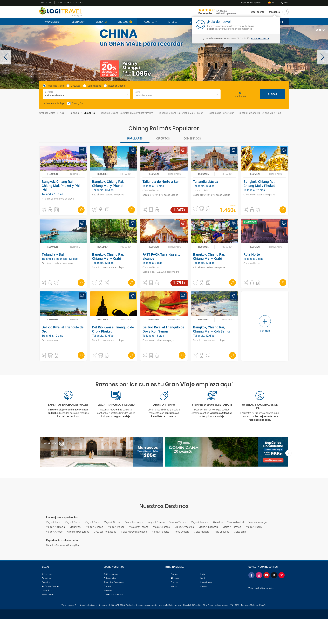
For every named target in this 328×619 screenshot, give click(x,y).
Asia (62, 113)
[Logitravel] (217, 12)
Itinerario (73, 174)
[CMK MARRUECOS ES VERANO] (101, 452)
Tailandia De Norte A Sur (221, 113)
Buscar (272, 94)
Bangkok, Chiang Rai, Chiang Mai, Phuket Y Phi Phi (127, 113)
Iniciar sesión (266, 24)
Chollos (123, 21)
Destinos (77, 21)
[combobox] (86, 94)
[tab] (317, 30)
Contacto (45, 3)
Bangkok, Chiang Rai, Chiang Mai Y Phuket (181, 113)
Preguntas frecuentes (70, 3)
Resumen (52, 174)
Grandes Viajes (47, 113)
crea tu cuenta (260, 38)
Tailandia (74, 113)
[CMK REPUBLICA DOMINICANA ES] (226, 452)
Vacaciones (51, 21)
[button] (5, 57)
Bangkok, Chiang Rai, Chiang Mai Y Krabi (260, 113)
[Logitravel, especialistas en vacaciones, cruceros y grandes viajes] (60, 10)
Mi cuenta (274, 12)
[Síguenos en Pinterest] (282, 575)
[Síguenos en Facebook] (252, 575)
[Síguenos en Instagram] (259, 575)
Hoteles (172, 21)
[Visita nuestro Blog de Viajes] (267, 594)
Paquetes (148, 21)
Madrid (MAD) (250, 3)
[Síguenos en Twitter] (274, 575)
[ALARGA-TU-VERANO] (164, 57)
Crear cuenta (257, 12)
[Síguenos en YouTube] (267, 575)
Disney (99, 21)
